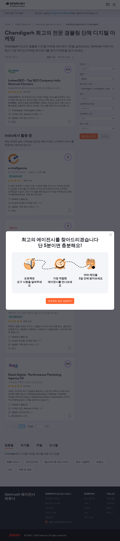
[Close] (110, 234)
